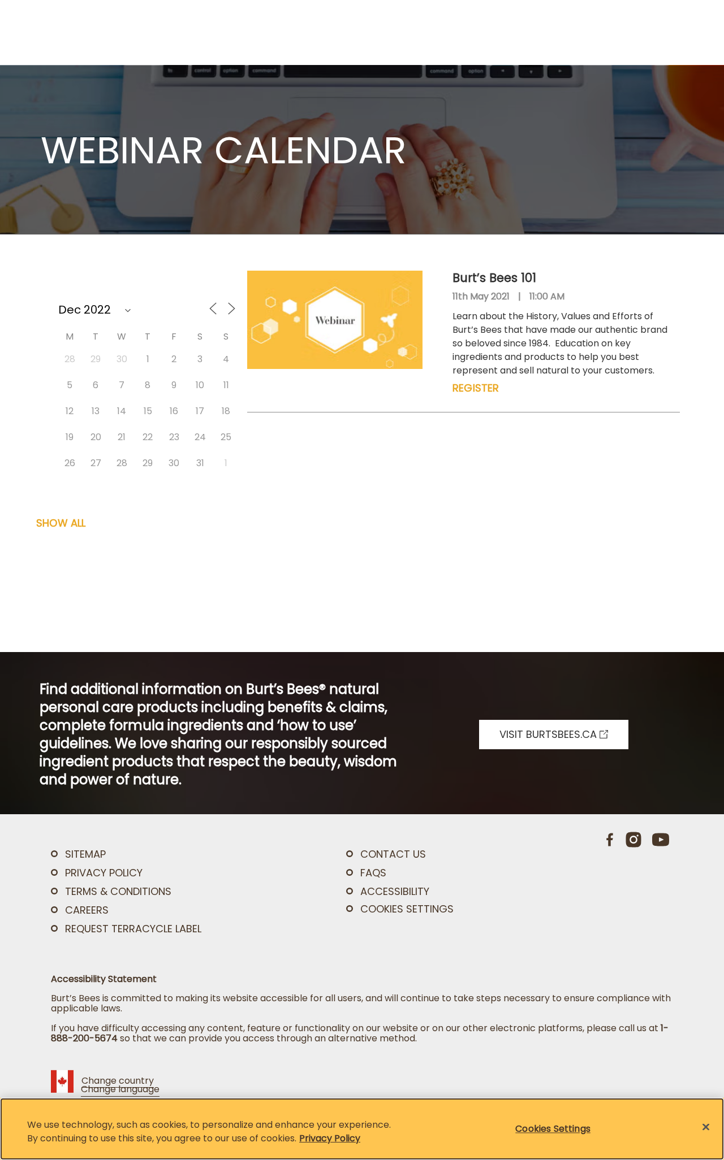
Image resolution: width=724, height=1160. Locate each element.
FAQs (373, 873)
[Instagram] (633, 839)
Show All (60, 523)
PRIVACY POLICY (104, 873)
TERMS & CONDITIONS (118, 891)
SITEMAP (85, 854)
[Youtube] (660, 839)
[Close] (705, 1127)
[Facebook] (610, 839)
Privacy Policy (329, 1138)
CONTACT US (393, 854)
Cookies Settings (407, 909)
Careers (87, 910)
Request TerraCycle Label (133, 929)
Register (476, 388)
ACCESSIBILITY (394, 891)
